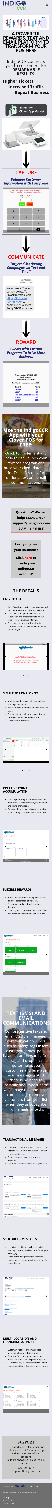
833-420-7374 (32, 1486)
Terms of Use (8, 1503)
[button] (23, 675)
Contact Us (7, 1500)
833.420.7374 (35, 517)
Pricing (6, 1498)
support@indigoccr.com (31, 523)
